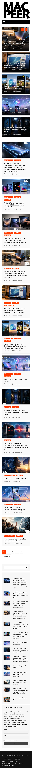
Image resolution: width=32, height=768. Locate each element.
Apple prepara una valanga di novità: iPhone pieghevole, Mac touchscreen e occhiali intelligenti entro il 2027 (20, 615)
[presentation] (22, 29)
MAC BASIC (16, 759)
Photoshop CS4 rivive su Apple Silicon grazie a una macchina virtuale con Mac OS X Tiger (15, 65)
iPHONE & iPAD (8, 160)
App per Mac (7, 303)
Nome (5, 729)
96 (21, 552)
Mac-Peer (7, 48)
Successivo (6, 556)
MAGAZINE (17, 160)
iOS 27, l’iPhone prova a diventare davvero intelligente (20, 674)
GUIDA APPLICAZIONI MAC (10, 761)
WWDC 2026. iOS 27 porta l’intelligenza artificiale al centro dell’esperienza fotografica (15, 87)
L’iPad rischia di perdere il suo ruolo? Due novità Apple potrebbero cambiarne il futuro (15, 240)
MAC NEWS (18, 197)
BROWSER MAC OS (8, 765)
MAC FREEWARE (7, 763)
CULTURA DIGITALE (9, 475)
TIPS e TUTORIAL (8, 305)
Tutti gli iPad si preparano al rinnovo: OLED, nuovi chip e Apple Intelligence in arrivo (14, 205)
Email (5, 735)
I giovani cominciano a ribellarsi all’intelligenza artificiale (19, 682)
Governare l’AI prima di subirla (15, 478)
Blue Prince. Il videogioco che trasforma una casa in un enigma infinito (16, 130)
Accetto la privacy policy (11, 740)
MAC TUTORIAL (6, 759)
